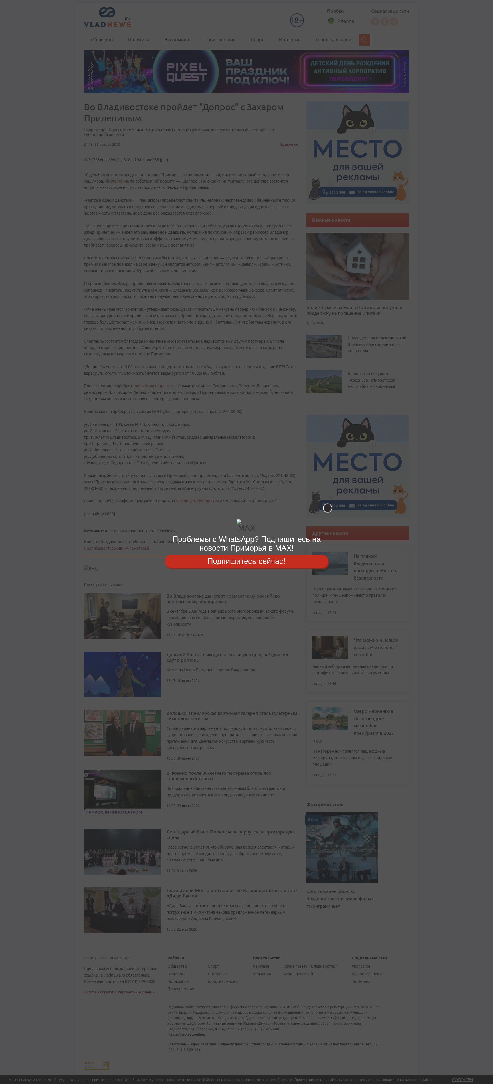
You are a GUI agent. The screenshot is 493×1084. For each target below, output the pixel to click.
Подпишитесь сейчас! (246, 561)
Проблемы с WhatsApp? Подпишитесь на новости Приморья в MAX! (247, 543)
